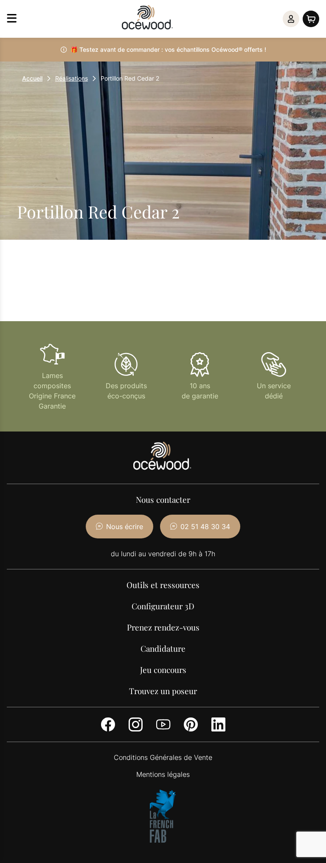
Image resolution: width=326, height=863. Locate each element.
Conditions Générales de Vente (163, 757)
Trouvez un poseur (163, 690)
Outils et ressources (163, 584)
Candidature (163, 648)
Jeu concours (163, 669)
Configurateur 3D (163, 605)
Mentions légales (163, 774)
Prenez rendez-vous (163, 627)
